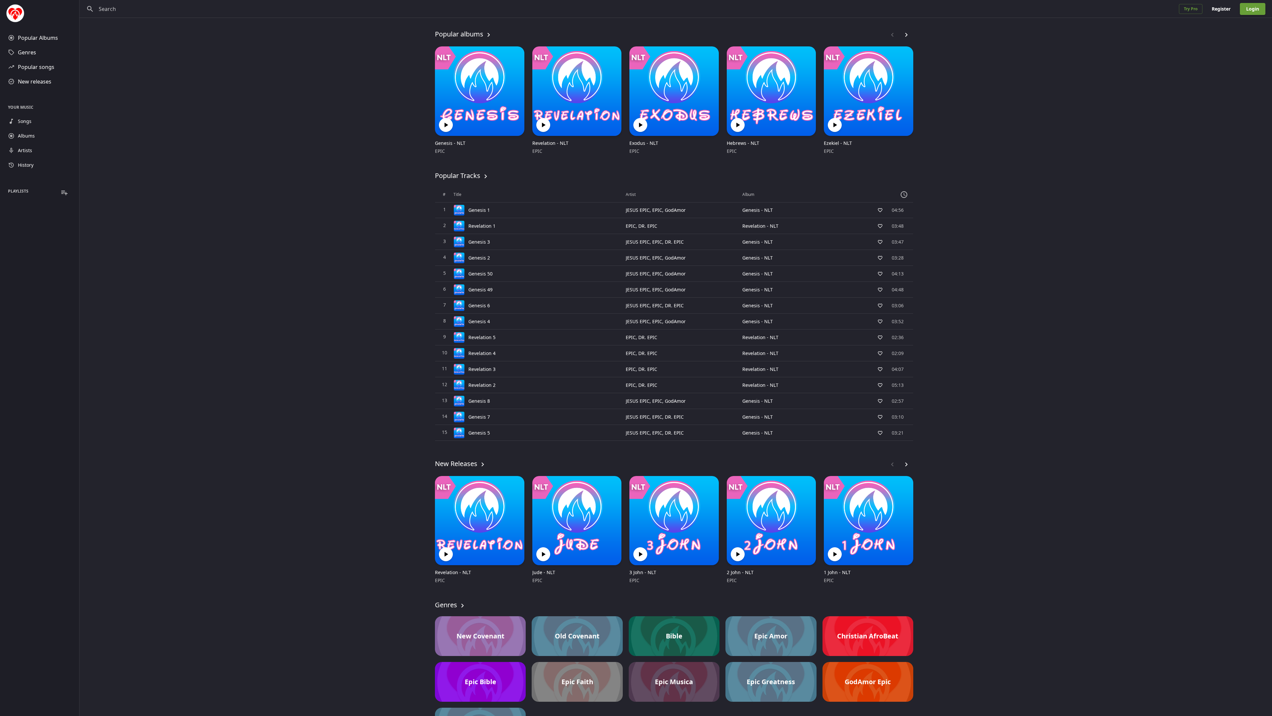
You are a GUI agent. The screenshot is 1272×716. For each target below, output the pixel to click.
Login (1252, 9)
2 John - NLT (740, 572)
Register (1221, 9)
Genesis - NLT (450, 143)
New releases (34, 81)
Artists (25, 150)
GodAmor (675, 210)
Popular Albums (38, 37)
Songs (24, 121)
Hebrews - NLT (743, 143)
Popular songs (36, 67)
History (25, 165)
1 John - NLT (837, 572)
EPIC (440, 151)
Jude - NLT (543, 572)
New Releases (456, 463)
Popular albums (459, 34)
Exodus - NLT (643, 143)
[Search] (90, 9)
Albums (26, 136)
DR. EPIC (647, 226)
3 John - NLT (642, 572)
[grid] (674, 314)
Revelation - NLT (550, 143)
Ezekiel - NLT (838, 143)
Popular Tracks (457, 175)
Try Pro (1190, 9)
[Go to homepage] (39, 13)
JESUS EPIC (638, 210)
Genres (27, 52)
